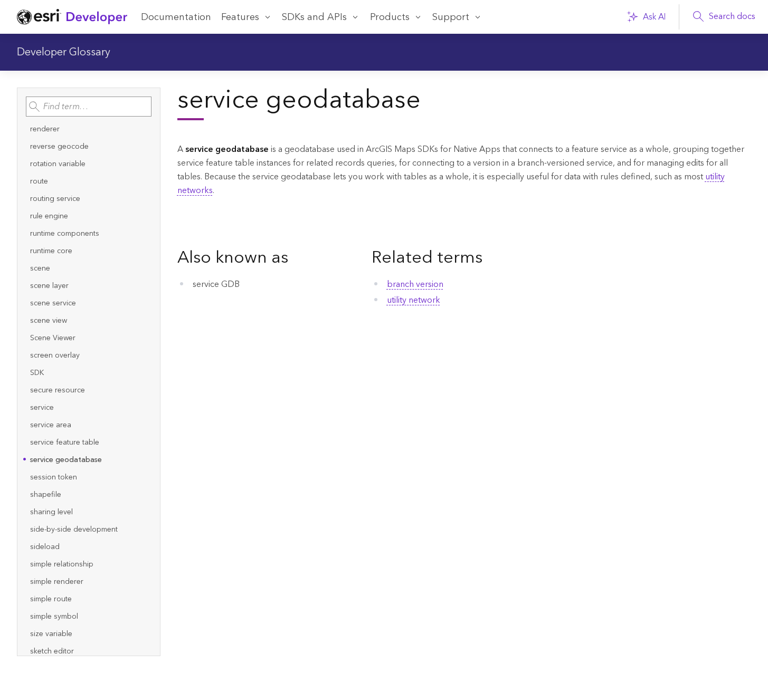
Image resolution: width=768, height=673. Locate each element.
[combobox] (88, 107)
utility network (413, 300)
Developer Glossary (63, 52)
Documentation (176, 17)
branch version (415, 284)
